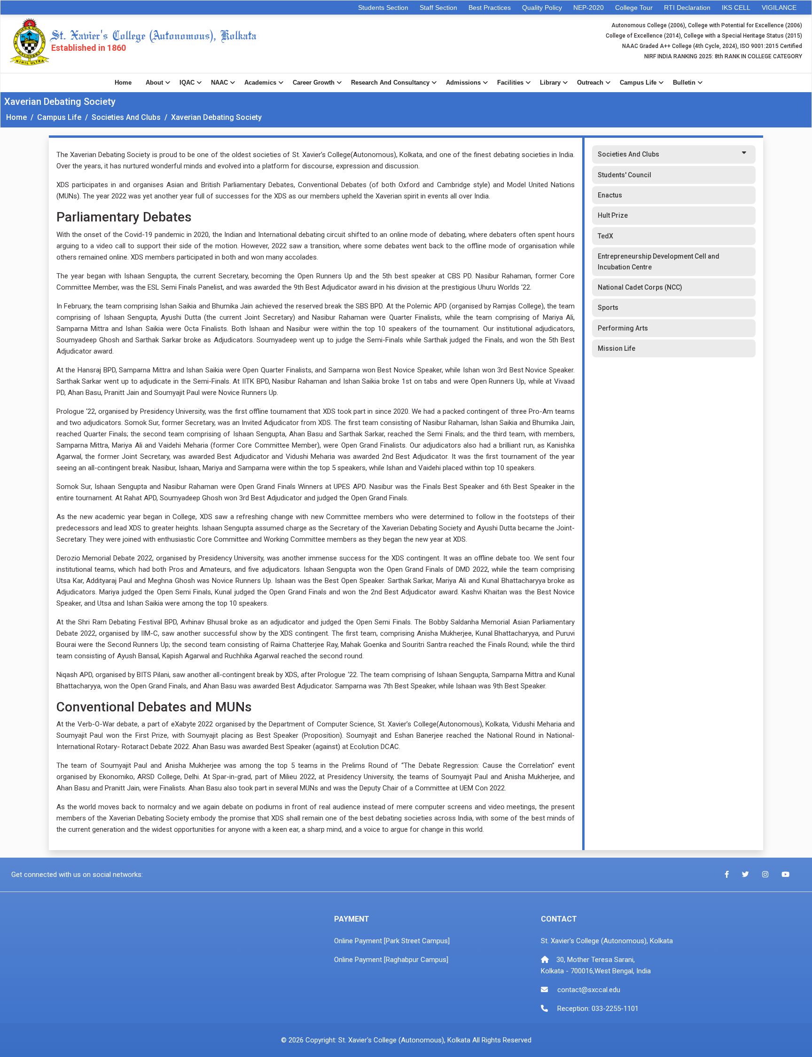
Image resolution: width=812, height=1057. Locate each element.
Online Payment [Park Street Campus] (392, 941)
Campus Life (59, 117)
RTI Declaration (687, 7)
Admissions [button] (463, 82)
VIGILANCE (779, 7)
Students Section (383, 7)
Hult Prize (613, 215)
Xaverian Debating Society (216, 117)
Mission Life (616, 348)
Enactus (610, 195)
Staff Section (438, 7)
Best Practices (489, 7)
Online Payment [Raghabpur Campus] (391, 959)
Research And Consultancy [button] (390, 82)
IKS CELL (736, 7)
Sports (608, 307)
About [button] (154, 82)
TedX (605, 236)
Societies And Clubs (126, 117)
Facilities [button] (510, 82)
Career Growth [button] (314, 82)
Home (123, 82)
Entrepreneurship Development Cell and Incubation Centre (658, 261)
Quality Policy (542, 7)
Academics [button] (260, 82)
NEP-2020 (588, 7)
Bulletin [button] (684, 82)
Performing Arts (623, 328)
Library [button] (550, 82)
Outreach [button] (590, 82)
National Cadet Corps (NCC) (640, 287)
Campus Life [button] (638, 82)
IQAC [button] (187, 82)
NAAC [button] (219, 82)
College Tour (634, 7)
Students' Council (624, 175)
